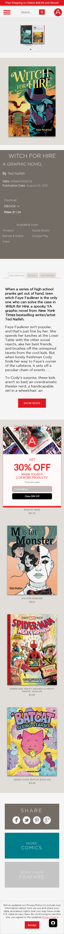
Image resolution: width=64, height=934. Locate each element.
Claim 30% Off (31, 496)
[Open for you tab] (53, 923)
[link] (32, 441)
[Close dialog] (57, 430)
